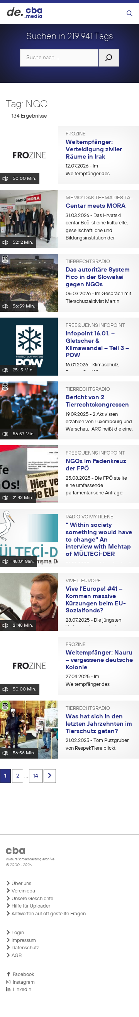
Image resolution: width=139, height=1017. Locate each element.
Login (17, 932)
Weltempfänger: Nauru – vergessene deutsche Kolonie (99, 660)
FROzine (76, 134)
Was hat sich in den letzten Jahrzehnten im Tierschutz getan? (99, 724)
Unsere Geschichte (31, 898)
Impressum (23, 940)
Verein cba (22, 891)
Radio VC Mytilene (90, 517)
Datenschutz (24, 947)
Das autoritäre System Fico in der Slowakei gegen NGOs (98, 277)
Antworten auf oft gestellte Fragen (48, 913)
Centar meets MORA (95, 206)
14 (35, 776)
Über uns (20, 883)
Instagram (22, 982)
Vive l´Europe (83, 581)
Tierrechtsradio (88, 262)
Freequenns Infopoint (95, 325)
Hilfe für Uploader (30, 906)
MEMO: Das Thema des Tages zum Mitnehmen (99, 198)
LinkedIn (20, 989)
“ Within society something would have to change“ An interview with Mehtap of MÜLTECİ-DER (99, 539)
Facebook (22, 974)
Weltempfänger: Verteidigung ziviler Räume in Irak (94, 149)
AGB (16, 955)
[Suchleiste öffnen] (129, 13)
